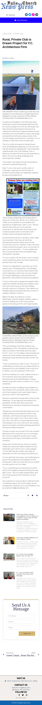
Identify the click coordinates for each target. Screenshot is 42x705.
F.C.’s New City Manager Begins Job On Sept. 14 (24, 555)
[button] (10, 15)
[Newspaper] (36, 14)
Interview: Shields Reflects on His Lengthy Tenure (27, 538)
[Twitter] (29, 14)
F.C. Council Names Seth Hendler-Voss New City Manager (25, 574)
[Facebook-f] (19, 695)
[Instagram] (33, 14)
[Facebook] (26, 14)
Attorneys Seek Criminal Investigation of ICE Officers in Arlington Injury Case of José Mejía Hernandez (27, 517)
